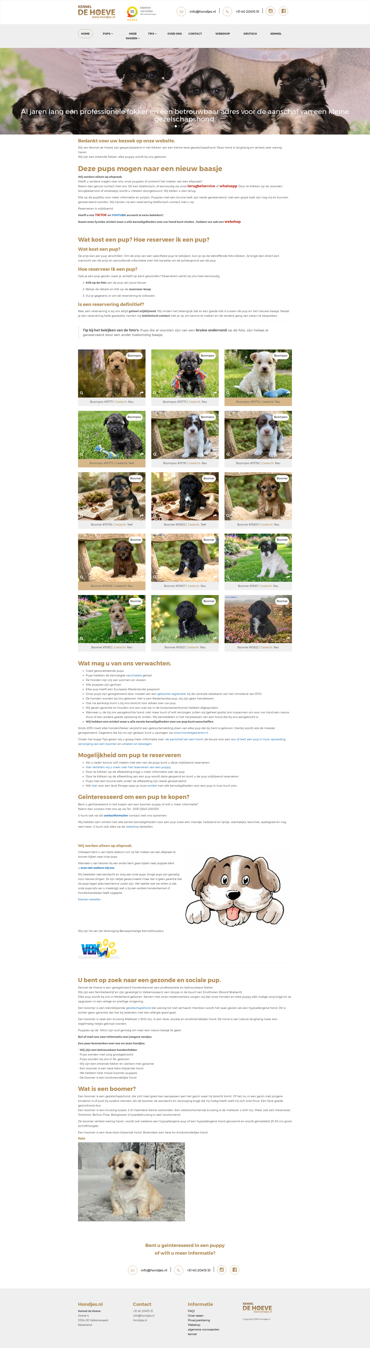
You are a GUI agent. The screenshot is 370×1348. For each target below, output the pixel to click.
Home (85, 33)
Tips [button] (151, 33)
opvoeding (278, 739)
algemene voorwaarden (203, 1329)
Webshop (222, 33)
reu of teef (238, 739)
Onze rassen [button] (132, 36)
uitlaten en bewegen (137, 744)
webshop (133, 826)
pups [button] (107, 33)
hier (95, 785)
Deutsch (250, 33)
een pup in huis (257, 739)
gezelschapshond (139, 1008)
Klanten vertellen (89, 899)
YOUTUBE (119, 215)
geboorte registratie (172, 694)
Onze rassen (196, 1315)
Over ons (174, 33)
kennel (276, 33)
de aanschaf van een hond (184, 739)
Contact (195, 33)
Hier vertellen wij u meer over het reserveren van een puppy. (128, 767)
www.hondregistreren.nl (191, 733)
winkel (152, 785)
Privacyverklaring (199, 1320)
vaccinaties (134, 675)
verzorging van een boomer (97, 744)
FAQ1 (191, 1311)
